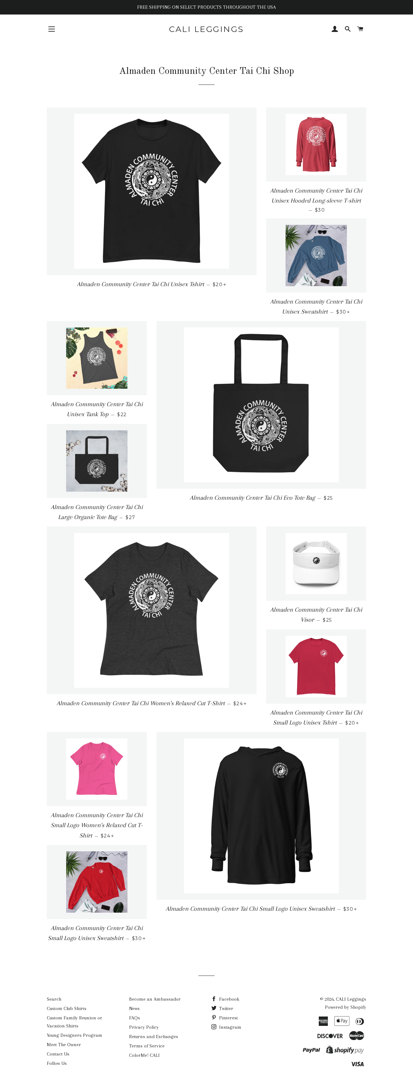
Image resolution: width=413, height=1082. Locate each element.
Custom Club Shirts (66, 1008)
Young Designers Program (74, 1035)
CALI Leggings (206, 29)
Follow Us (57, 1063)
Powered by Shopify (345, 1007)
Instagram (229, 1027)
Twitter (225, 1008)
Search (54, 999)
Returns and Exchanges (153, 1036)
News (134, 1008)
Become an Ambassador (155, 999)
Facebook (228, 999)
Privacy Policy (144, 1027)
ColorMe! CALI (144, 1055)
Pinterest (228, 1018)
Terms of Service (147, 1046)
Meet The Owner (64, 1044)
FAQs (134, 1018)
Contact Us (58, 1054)
